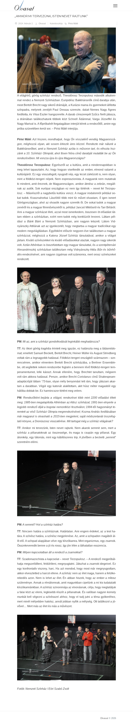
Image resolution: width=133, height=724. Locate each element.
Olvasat (104, 718)
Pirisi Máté (73, 23)
